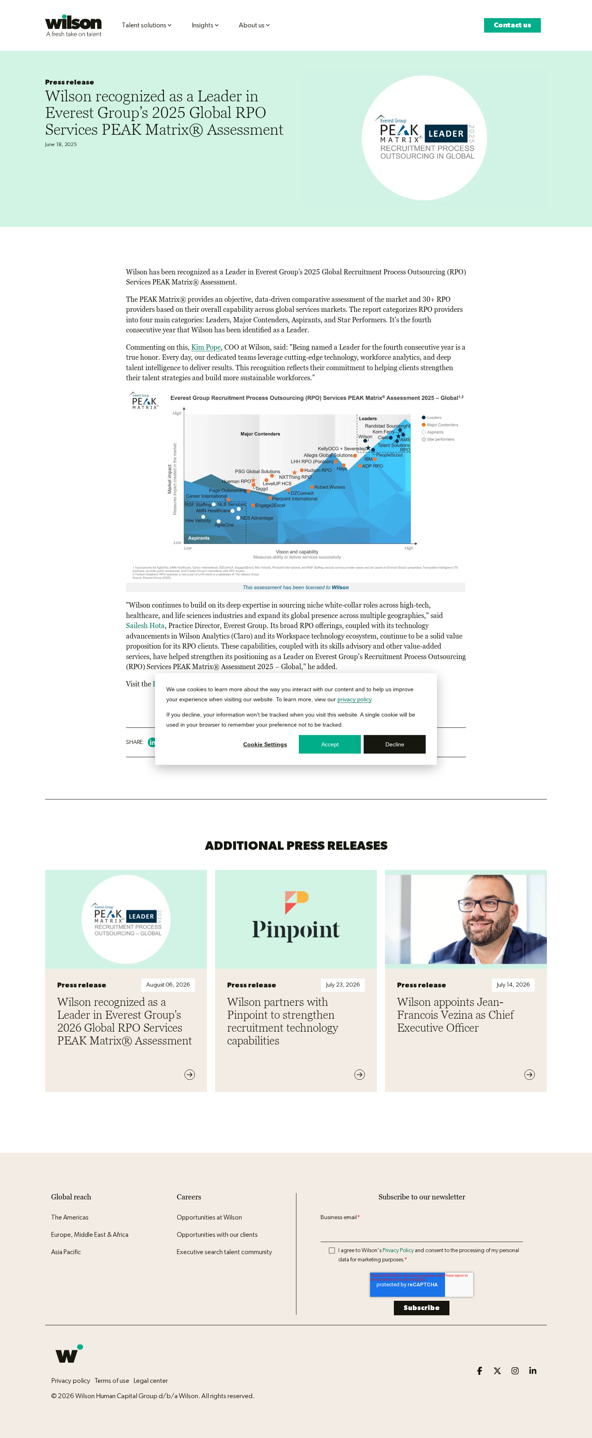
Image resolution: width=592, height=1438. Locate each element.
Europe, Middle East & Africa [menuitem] (89, 1235)
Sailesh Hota (145, 626)
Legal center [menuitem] (150, 1380)
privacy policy (354, 699)
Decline (394, 744)
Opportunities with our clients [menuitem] (217, 1235)
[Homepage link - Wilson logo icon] (69, 1368)
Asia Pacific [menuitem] (66, 1252)
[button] (480, 1371)
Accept (330, 744)
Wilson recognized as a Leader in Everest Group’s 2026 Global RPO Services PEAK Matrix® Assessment (124, 1021)
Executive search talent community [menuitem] (224, 1252)
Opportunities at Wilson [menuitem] (209, 1217)
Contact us (512, 25)
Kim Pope (206, 347)
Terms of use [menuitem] (111, 1380)
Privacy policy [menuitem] (70, 1380)
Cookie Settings (265, 744)
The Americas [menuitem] (70, 1217)
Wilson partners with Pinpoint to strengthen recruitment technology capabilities (282, 1021)
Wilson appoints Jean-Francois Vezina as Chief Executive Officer (455, 1014)
